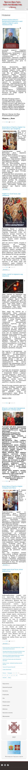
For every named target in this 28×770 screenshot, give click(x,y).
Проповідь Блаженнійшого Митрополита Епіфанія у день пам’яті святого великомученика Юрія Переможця (14, 652)
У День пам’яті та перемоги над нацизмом (12, 275)
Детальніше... (5, 189)
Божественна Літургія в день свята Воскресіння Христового (12, 660)
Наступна (4, 677)
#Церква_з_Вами (8, 118)
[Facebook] (5, 765)
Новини (7, 132)
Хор (3, 698)
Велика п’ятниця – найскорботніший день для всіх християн (12, 664)
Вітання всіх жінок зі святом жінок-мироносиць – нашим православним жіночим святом (13, 648)
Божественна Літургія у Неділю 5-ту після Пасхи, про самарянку (13, 128)
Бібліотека (5, 709)
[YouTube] (2, 765)
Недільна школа (6, 701)
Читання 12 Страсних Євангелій (9, 667)
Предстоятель (6, 683)
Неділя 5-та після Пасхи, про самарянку (11, 194)
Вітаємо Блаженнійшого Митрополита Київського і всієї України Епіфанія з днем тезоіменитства (12, 22)
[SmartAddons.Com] (14, 5)
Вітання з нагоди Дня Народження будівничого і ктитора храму (13, 409)
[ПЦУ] (14, 727)
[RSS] (8, 765)
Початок (4, 673)
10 (16, 675)
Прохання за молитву (8, 712)
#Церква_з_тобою (6, 398)
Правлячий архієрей (7, 687)
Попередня (10, 673)
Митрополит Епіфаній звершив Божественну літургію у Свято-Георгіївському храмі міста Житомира (13, 656)
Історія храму (6, 694)
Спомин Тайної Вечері (7, 669)
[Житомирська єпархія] (14, 747)
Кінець (9, 677)
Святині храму (6, 705)
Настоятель (5, 691)
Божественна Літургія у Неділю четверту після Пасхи (12, 487)
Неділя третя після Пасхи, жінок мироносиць (12, 570)
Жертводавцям (6, 716)
